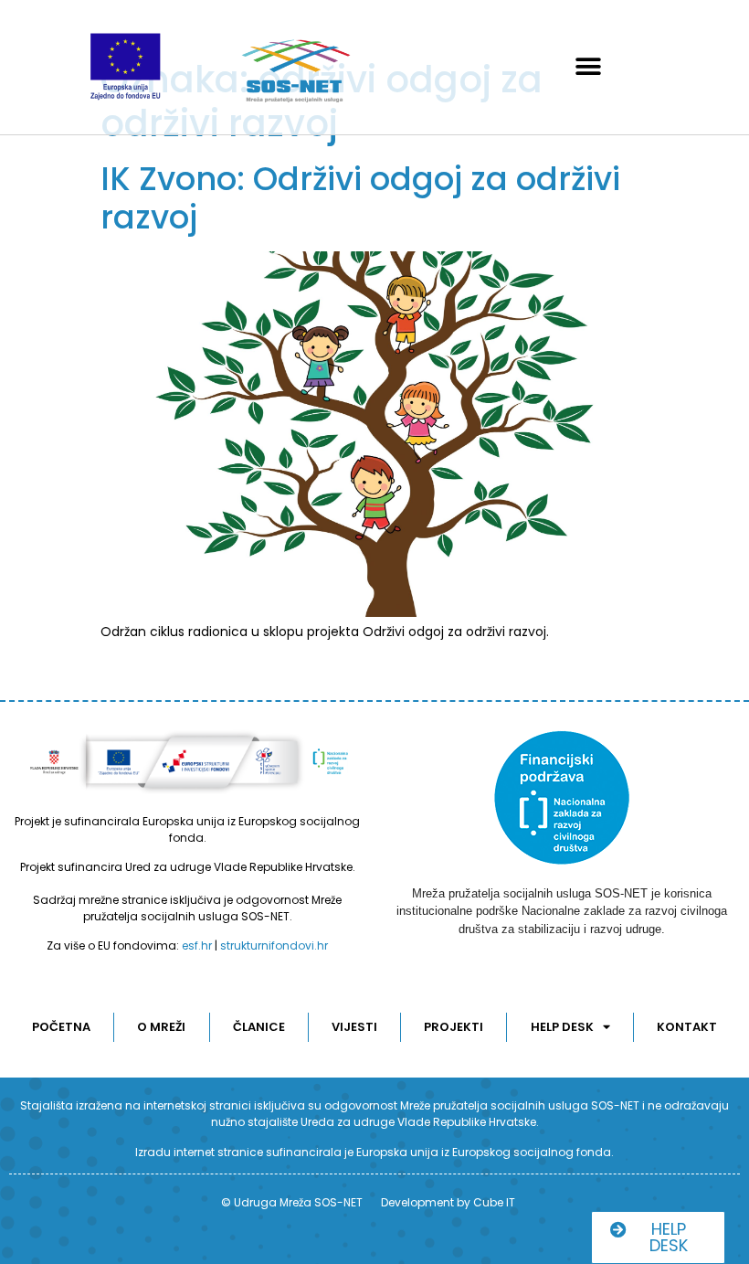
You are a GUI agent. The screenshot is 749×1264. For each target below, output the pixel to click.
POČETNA (61, 1027)
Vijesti (354, 1027)
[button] (588, 67)
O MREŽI (161, 1027)
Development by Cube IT (448, 1202)
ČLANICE (259, 1027)
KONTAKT (687, 1027)
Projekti (453, 1027)
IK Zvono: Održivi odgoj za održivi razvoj (360, 197)
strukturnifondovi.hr (274, 945)
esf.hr (197, 945)
